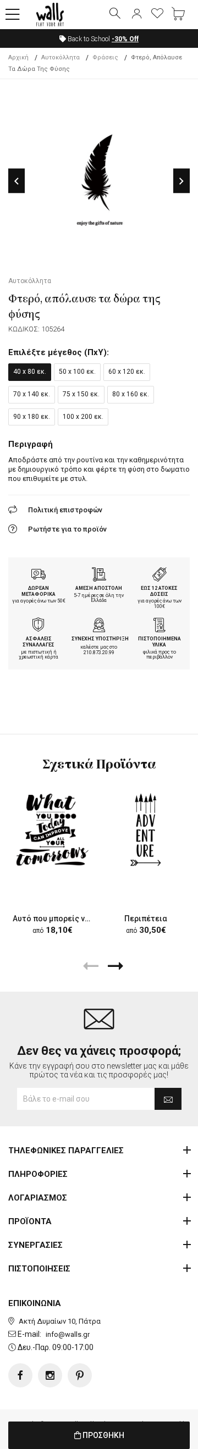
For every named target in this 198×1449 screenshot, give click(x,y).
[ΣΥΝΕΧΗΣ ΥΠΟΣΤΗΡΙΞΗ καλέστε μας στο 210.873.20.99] (99, 626)
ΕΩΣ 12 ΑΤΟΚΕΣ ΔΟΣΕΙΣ (159, 591)
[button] (13, 15)
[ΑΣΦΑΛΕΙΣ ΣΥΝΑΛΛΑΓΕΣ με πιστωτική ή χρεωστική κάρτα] (38, 626)
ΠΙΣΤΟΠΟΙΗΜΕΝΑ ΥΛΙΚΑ (159, 642)
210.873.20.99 (99, 652)
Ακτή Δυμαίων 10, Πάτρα (60, 1321)
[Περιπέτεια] (145, 829)
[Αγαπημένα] (157, 14)
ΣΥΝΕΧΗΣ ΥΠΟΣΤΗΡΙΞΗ (100, 638)
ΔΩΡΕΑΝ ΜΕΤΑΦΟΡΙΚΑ (38, 591)
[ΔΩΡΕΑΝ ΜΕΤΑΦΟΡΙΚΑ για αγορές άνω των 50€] (38, 575)
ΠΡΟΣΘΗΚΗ (102, 1435)
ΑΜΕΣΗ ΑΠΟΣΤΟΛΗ (98, 588)
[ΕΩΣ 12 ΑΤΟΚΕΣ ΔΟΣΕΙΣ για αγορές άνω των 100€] (159, 575)
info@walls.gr (68, 1334)
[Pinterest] (80, 1375)
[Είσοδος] (136, 14)
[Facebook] (20, 1375)
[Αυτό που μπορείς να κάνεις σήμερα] (52, 829)
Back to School (102, 39)
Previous (16, 181)
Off (125, 39)
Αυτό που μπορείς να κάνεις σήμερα (79, 918)
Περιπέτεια (145, 918)
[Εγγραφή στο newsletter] (168, 1099)
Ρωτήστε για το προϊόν (67, 529)
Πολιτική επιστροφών (65, 510)
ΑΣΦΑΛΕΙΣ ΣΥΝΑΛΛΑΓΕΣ (38, 642)
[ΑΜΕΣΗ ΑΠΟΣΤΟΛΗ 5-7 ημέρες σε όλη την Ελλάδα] (99, 575)
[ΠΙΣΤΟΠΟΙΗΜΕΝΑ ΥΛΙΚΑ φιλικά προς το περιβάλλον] (159, 626)
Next (181, 181)
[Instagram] (50, 1375)
